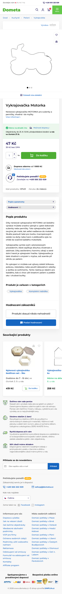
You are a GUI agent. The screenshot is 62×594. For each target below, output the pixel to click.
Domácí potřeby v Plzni (43, 535)
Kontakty (7, 562)
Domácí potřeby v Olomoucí (45, 548)
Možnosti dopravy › (41, 128)
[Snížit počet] (14, 157)
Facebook (25, 505)
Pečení (27, 18)
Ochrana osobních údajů (15, 538)
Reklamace (8, 548)
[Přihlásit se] (43, 10)
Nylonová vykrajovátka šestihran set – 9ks (18, 371)
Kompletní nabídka (38, 291)
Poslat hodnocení (32, 322)
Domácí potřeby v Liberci (44, 538)
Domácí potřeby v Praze (43, 518)
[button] (37, 10)
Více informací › (13, 117)
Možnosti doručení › (22, 169)
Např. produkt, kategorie (22, 25)
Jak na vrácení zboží (12, 521)
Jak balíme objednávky (14, 525)
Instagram (40, 505)
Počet (9, 155)
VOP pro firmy (9, 535)
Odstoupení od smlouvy (14, 552)
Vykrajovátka (39, 18)
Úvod (5, 18)
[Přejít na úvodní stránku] (11, 9)
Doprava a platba (11, 518)
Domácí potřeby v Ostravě (44, 525)
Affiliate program (11, 565)
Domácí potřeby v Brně (43, 521)
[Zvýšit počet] (14, 154)
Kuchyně (15, 18)
